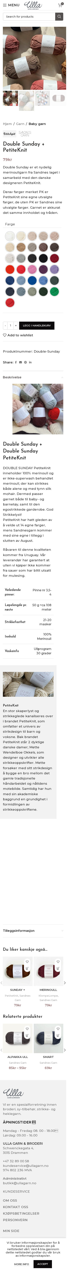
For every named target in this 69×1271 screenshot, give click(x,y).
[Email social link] (20, 362)
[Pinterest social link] (25, 362)
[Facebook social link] (15, 362)
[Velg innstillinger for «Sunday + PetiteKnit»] (27, 968)
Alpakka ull (17, 1057)
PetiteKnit (11, 995)
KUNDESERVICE (16, 1191)
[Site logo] (33, 5)
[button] (65, 983)
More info (22, 1264)
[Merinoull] (48, 971)
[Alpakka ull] (18, 1038)
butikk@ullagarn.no (19, 1183)
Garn (20, 124)
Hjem (7, 124)
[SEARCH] (59, 17)
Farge (10, 224)
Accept (42, 1263)
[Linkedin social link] (30, 362)
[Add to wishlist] (27, 962)
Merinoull (48, 990)
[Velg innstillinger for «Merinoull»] (58, 968)
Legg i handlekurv (37, 325)
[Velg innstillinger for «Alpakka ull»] (27, 1035)
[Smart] (48, 1038)
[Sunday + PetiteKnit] (18, 971)
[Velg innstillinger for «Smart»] (58, 1035)
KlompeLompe (48, 995)
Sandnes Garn (48, 1000)
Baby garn (37, 124)
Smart (48, 1057)
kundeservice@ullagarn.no (25, 1166)
